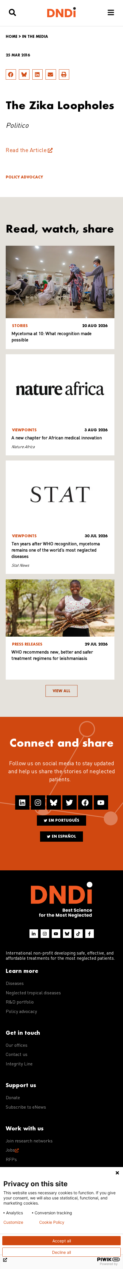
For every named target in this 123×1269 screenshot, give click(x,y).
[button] (11, 74)
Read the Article (26, 151)
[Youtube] (101, 802)
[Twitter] (69, 802)
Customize (13, 1222)
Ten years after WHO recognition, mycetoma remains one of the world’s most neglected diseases (55, 550)
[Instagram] (38, 802)
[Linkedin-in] (33, 933)
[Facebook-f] (89, 933)
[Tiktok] (78, 933)
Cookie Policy (51, 1222)
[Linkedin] (22, 802)
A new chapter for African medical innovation (56, 438)
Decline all (61, 1252)
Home (11, 36)
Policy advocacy (24, 177)
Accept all (61, 1240)
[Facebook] (85, 802)
